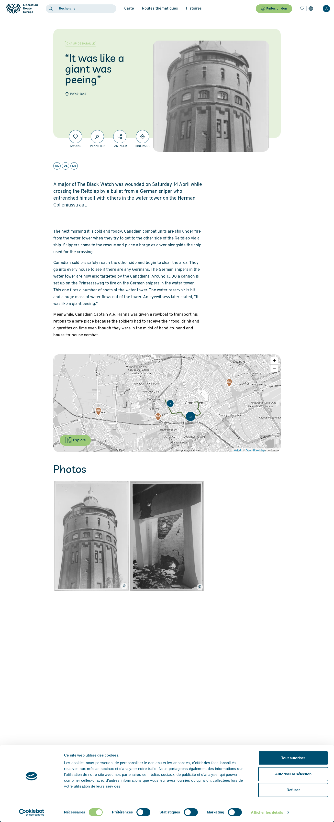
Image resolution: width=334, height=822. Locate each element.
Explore (79, 439)
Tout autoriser (293, 758)
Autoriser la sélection (293, 774)
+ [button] (274, 361)
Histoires (194, 8)
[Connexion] (326, 8)
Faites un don (276, 9)
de (65, 165)
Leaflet (237, 450)
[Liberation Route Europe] (22, 9)
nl (57, 165)
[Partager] (119, 136)
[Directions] (142, 136)
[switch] (143, 812)
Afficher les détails (267, 812)
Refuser (293, 790)
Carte (129, 8)
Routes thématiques (160, 8)
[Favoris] (302, 8)
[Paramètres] (311, 8)
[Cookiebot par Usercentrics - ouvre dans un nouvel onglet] (31, 812)
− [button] (274, 368)
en (74, 165)
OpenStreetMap (255, 450)
